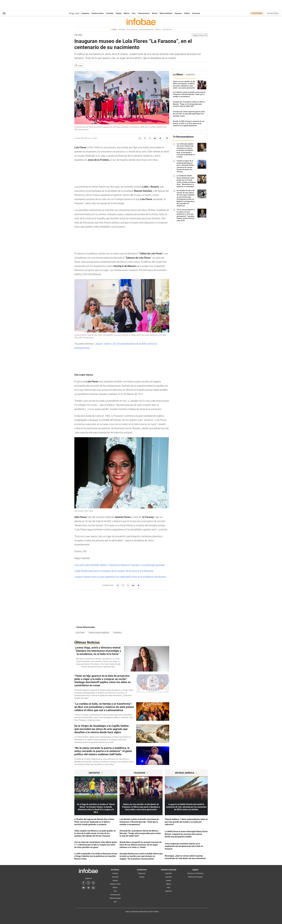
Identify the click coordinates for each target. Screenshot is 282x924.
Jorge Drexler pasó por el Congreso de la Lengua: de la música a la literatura (113, 571)
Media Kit (168, 891)
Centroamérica (144, 13)
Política (187, 13)
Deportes (178, 13)
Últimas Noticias (166, 13)
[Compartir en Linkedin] (155, 138)
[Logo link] (141, 21)
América (115, 873)
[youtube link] (83, 887)
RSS (115, 902)
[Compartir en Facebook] (145, 138)
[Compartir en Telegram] (160, 138)
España (119, 13)
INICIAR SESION (272, 13)
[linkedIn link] (93, 887)
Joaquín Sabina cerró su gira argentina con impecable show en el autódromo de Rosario (120, 576)
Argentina (85, 13)
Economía (196, 13)
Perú (134, 13)
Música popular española (99, 633)
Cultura (78, 35)
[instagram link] (93, 883)
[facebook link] (83, 883)
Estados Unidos (98, 13)
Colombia (109, 13)
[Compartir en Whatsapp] (140, 138)
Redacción (141, 873)
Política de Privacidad (195, 877)
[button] (4, 13)
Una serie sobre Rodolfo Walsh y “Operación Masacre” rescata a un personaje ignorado (119, 565)
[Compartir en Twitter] (150, 138)
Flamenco (117, 633)
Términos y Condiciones (195, 873)
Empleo (141, 877)
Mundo (154, 13)
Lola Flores (80, 633)
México (127, 13)
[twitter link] (88, 883)
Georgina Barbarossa (146, 29)
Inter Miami (122, 29)
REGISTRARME (257, 13)
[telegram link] (88, 887)
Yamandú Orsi (167, 29)
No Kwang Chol (132, 29)
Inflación (158, 29)
